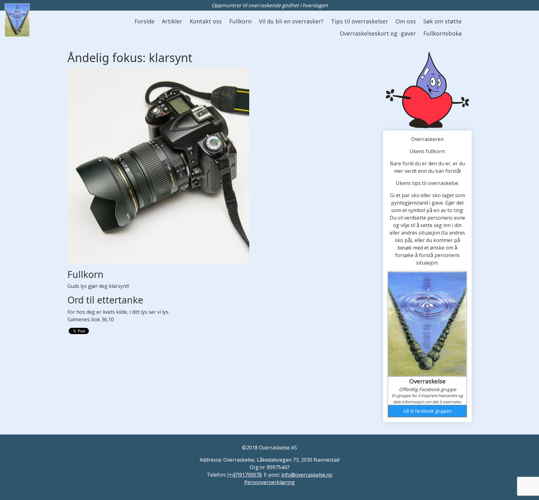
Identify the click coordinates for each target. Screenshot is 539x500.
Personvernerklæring (269, 482)
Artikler (172, 21)
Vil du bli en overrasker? (291, 21)
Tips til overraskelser (359, 21)
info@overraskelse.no (307, 474)
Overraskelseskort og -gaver (378, 33)
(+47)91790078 (244, 474)
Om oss (406, 21)
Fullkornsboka (442, 33)
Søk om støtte (442, 21)
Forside (144, 21)
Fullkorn (240, 21)
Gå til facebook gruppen (427, 411)
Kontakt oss (206, 21)
